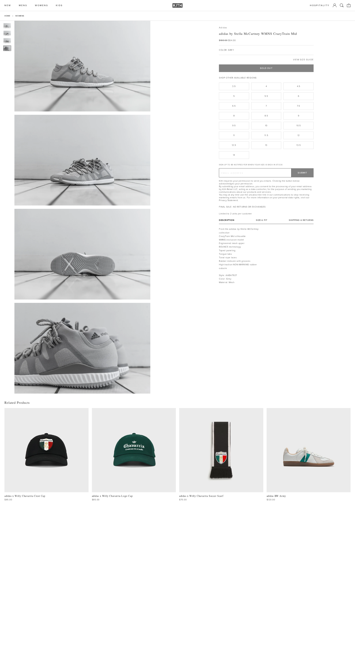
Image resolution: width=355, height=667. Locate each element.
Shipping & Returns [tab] (301, 220)
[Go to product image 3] (7, 40)
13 (266, 145)
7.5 (298, 106)
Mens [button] (23, 5)
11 (234, 135)
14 (234, 155)
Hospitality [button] (319, 5)
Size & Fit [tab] (261, 220)
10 (266, 125)
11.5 (266, 135)
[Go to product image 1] (7, 25)
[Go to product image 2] (7, 33)
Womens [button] (41, 5)
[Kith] (177, 5)
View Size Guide (303, 59)
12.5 (234, 145)
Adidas (223, 27)
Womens (19, 15)
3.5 (234, 86)
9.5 (234, 125)
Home (7, 15)
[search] (342, 5)
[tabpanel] (266, 255)
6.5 (234, 106)
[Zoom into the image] (82, 66)
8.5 (266, 115)
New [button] (7, 5)
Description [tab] (226, 220)
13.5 (298, 145)
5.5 (266, 96)
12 (298, 135)
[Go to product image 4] (7, 48)
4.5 (298, 86)
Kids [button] (59, 5)
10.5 (298, 125)
